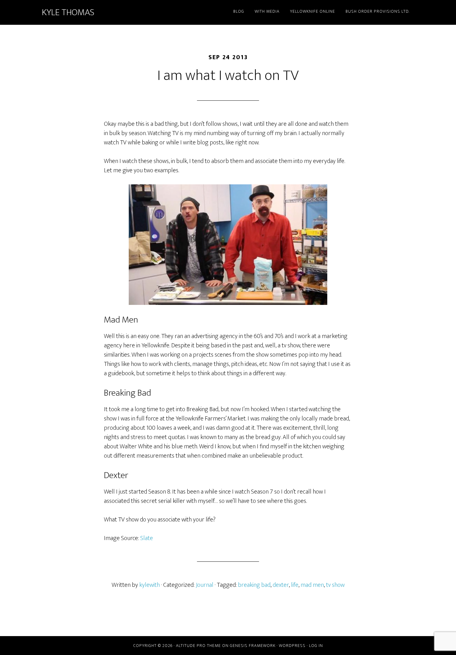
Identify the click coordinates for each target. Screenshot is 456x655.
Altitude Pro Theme (198, 645)
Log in (316, 645)
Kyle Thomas (68, 12)
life (294, 585)
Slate (146, 538)
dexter (281, 585)
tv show (335, 585)
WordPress (292, 645)
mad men (312, 585)
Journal (204, 585)
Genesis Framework (252, 645)
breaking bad (254, 585)
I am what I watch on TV (228, 75)
